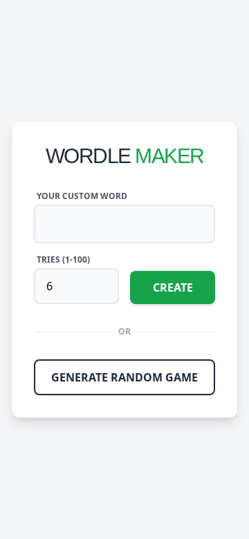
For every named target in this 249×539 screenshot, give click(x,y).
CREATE (173, 287)
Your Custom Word (82, 196)
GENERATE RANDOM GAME (124, 377)
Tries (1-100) (63, 259)
